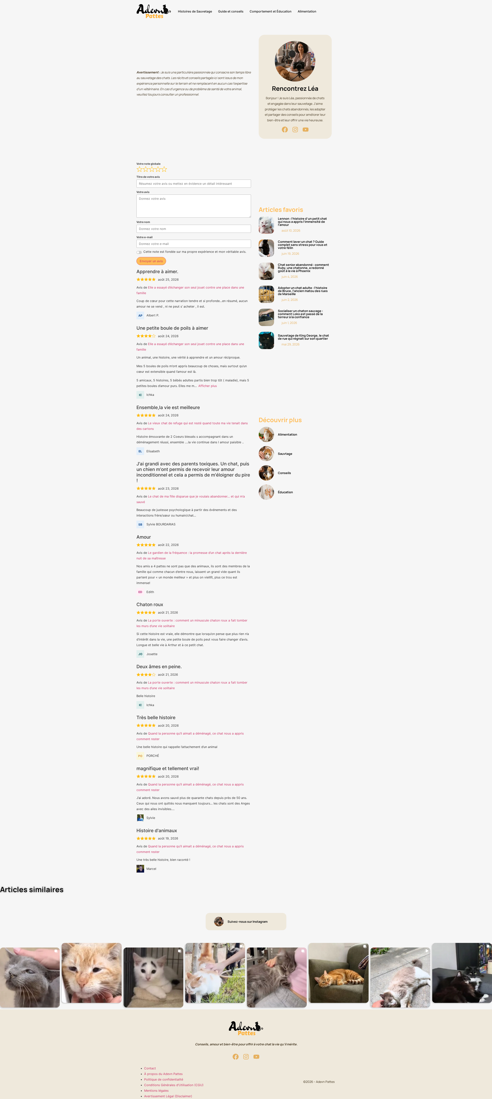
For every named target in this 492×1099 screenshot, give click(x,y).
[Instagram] (295, 129)
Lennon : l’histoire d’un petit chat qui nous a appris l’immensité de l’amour (302, 221)
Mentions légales (156, 1090)
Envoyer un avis (151, 261)
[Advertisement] (193, 50)
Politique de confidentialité (163, 1079)
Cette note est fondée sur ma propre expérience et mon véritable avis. (194, 251)
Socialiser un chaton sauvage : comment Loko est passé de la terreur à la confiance (300, 314)
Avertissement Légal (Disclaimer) (168, 1096)
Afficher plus (207, 386)
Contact (150, 1068)
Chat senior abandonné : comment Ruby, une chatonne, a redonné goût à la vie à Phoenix (303, 268)
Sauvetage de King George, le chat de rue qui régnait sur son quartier (303, 337)
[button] (30, 977)
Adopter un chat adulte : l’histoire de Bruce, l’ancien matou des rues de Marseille (303, 291)
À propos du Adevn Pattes (163, 1074)
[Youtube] (306, 129)
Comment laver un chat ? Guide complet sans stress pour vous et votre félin (302, 245)
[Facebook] (285, 129)
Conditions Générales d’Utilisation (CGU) (174, 1085)
